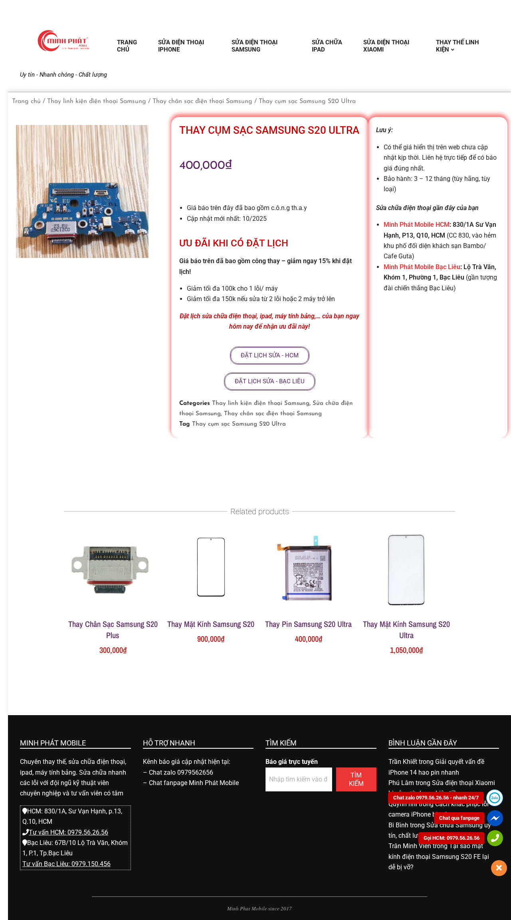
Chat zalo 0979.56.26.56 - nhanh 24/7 (436, 798)
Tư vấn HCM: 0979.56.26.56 (68, 832)
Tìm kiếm (356, 779)
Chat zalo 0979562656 (181, 772)
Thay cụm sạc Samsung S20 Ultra (239, 424)
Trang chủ (26, 101)
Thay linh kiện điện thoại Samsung (96, 101)
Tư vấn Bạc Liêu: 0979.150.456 (66, 864)
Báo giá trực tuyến (291, 761)
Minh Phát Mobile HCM (417, 224)
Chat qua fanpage (459, 818)
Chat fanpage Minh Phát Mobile (194, 783)
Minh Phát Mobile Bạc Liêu (422, 267)
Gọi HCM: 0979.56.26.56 (451, 838)
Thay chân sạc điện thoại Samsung (202, 101)
